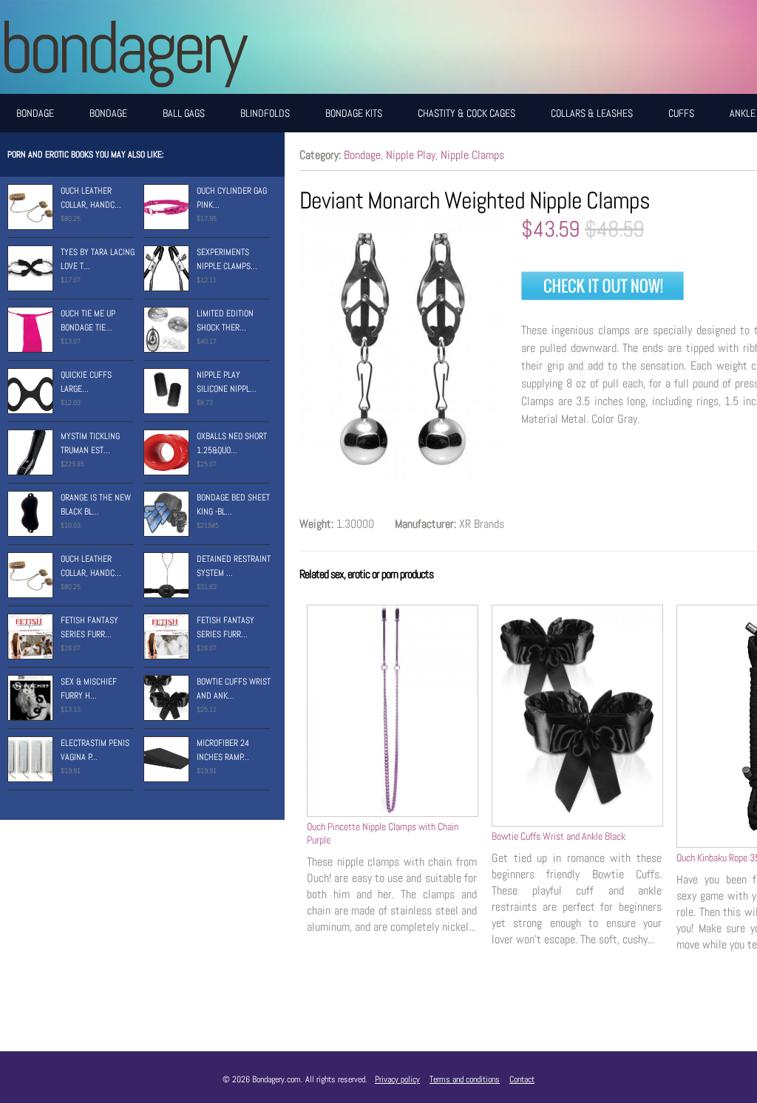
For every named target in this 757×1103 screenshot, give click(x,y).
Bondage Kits (353, 113)
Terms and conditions (465, 1079)
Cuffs (681, 113)
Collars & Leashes (592, 113)
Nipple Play (410, 155)
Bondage (35, 113)
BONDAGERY (121, 47)
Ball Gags (184, 113)
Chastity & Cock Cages (466, 113)
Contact (521, 1079)
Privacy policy (397, 1079)
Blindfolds (265, 113)
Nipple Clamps (472, 155)
